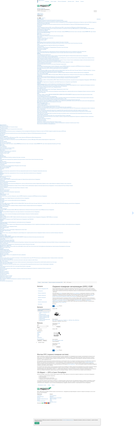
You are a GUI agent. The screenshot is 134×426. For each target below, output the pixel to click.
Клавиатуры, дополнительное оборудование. (55, 71)
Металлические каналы (85, 113)
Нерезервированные (51, 123)
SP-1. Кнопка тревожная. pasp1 (58, 340)
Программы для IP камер (46, 32)
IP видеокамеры (40, 24)
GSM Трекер (39, 78)
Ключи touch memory (86, 100)
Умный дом (39, 63)
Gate (43, 96)
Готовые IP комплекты (46, 47)
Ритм (38, 67)
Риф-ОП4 (45, 71)
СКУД (51, 399)
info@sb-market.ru (40, 14)
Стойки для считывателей (54, 98)
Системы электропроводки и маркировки (46, 264)
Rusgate (45, 103)
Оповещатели (39, 56)
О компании (47, 1)
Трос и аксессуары (56, 115)
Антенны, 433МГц (54, 203)
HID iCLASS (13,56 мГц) (71, 100)
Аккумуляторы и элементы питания (43, 121)
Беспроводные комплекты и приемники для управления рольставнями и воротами (55, 224)
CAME (49, 94)
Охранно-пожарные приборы (53, 55)
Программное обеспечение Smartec (43, 98)
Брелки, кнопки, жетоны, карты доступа (47, 91)
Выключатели (43, 63)
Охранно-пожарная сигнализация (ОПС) (56, 282)
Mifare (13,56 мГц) (59, 100)
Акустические (58, 57)
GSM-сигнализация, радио (4, 193)
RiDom (38, 93)
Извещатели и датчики (53, 67)
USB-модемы (86, 28)
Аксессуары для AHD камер (45, 23)
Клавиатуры (39, 92)
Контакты (82, 1)
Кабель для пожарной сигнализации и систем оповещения (57, 108)
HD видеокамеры (40, 22)
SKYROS (66, 94)
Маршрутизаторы (83, 27)
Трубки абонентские (67, 52)
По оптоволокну (64, 28)
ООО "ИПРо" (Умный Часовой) (42, 90)
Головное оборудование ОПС (42, 55)
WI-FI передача (40, 34)
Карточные (58, 105)
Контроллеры (75, 43)
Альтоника (39, 70)
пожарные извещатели (89, 361)
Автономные (86, 59)
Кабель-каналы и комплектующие (69, 113)
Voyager (48, 67)
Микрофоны (39, 26)
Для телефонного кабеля (80, 110)
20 (55, 306)
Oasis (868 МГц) (51, 79)
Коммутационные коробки (83, 111)
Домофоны (99, 19)
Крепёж (38, 115)
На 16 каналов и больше (59, 20)
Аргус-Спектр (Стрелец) (41, 73)
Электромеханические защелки (65, 99)
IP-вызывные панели (60, 47)
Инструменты (39, 118)
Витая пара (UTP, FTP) (71, 108)
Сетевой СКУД (39, 96)
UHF (76, 100)
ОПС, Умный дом (3, 177)
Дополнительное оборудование (42, 31)
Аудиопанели (51, 45)
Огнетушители (48, 64)
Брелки (60, 87)
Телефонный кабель (53, 257)
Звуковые (46, 56)
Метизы (61, 115)
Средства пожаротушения (41, 64)
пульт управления (77, 293)
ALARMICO (39, 332)
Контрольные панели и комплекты (49, 66)
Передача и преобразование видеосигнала (44, 28)
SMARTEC (70, 94)
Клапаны (49, 63)
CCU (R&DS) (39, 69)
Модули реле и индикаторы (67, 91)
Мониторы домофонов (47, 42)
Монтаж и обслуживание (62, 1)
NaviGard (38, 91)
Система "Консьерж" (75, 70)
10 (53, 306)
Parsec (55, 96)
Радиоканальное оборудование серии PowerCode (68, 81)
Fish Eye (90, 22)
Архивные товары (41, 342)
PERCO (57, 94)
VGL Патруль (49, 96)
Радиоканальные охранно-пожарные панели (52, 85)
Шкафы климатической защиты (57, 111)
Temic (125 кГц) (80, 100)
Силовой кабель (42, 109)
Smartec (48, 103)
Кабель (38, 108)
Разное (78, 122)
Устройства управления (73, 77)
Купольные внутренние (47, 22)
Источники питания (3, 274)
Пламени (59, 60)
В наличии (40, 329)
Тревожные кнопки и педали (47, 183)
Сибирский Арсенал (73, 55)
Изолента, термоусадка (66, 115)
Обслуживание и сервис (42, 384)
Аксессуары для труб (60, 113)
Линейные (56, 60)
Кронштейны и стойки (62, 98)
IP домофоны (39, 47)
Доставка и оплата (71, 1)
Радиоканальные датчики (64, 85)
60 (57, 306)
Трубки (38, 44)
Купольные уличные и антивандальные (58, 22)
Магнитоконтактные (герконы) (76, 57)
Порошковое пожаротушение (61, 64)
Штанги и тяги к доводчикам (57, 107)
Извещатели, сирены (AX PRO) (60, 66)
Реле (47, 63)
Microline (38, 76)
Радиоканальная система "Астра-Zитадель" (49, 89)
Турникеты (39, 103)
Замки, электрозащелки (41, 99)
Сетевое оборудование (41, 27)
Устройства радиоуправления (42, 104)
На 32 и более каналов (63, 21)
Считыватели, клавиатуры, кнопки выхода (44, 97)
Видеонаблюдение (40, 19)
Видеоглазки (39, 33)
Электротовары (39, 116)
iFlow (38, 77)
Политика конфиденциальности (42, 398)
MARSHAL (39, 53)
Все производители (40, 339)
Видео (43, 43)
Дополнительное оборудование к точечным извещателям (53, 185)
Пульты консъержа (60, 52)
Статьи (49, 384)
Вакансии (77, 1)
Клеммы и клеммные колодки (61, 116)
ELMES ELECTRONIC (41, 85)
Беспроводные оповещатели (64, 77)
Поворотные (72, 24)
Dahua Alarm (39, 68)
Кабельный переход (40, 117)
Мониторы (39, 30)
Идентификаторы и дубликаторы (42, 100)
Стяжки (41, 115)
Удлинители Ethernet (76, 27)
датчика (60, 293)
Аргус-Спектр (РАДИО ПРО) (42, 72)
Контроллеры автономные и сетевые (43, 95)
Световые (49, 56)
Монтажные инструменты (46, 118)
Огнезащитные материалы (41, 120)
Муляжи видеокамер (48, 143)
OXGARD (42, 103)
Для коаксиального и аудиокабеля (56, 110)
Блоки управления (53, 43)
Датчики (55, 68)
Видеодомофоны (40, 42)
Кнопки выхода (83, 97)
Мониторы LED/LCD (44, 30)
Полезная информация (41, 400)
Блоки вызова (41, 51)
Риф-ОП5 (41, 71)
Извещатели (46, 87)
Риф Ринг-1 (90, 70)
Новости (53, 384)
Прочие (86, 110)
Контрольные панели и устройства (46, 83)
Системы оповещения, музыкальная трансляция (53, 61)
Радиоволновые (84, 57)
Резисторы (68, 116)
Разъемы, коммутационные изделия (43, 110)
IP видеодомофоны (53, 47)
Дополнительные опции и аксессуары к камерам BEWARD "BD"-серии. (81, 31)
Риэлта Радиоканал (40, 87)
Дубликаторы (92, 100)
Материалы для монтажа (41, 119)
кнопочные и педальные (62, 302)
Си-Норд (59, 55)
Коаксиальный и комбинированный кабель (82, 108)
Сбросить (44, 340)
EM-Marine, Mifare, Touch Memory (57, 97)
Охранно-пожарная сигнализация (55, 397)
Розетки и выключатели (90, 116)
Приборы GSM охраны (59, 74)
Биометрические (68, 97)
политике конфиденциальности (67, 419)
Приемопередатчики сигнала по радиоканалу (77, 85)
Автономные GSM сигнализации (49, 74)
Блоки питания (70, 43)
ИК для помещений (48, 57)
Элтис (38, 51)
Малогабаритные (67, 24)
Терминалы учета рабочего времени (43, 105)
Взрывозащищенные (81, 24)
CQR (38, 333)
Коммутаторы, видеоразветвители (50, 51)
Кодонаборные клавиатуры (75, 97)
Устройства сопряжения (55, 42)
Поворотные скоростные (84, 22)
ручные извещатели (73, 296)
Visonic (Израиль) (40, 81)
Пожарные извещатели (41, 59)
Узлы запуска (53, 64)
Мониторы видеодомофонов (61, 51)
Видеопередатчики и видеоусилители (43, 29)
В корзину (58, 326)
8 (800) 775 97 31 (41, 0)
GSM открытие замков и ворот (42, 102)
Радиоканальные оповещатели (69, 74)
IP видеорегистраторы (41, 21)
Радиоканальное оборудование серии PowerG (51, 81)
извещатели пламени (66, 296)
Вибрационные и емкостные (66, 57)
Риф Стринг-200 (68, 70)
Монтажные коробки (59, 35)
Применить (40, 340)
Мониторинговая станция (68, 79)
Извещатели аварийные (44, 58)
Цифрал (38, 52)
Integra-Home (39, 337)
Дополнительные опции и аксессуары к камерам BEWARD (58, 31)
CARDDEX (61, 94)
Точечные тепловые (66, 59)
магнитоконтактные (78, 300)
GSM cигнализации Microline (45, 76)
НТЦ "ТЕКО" (39, 89)
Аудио (40, 43)
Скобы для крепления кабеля (48, 115)
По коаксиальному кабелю (56, 28)
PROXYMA (39, 82)
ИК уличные (54, 57)
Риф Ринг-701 (81, 70)
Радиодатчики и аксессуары (55, 76)
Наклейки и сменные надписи (42, 38)
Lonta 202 (56, 70)
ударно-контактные (63, 300)
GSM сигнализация (53, 398)
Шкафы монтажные (48, 111)
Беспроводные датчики (55, 77)
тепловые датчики (59, 296)
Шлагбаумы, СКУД (3, 234)
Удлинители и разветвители (80, 116)
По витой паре (69, 28)
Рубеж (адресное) (66, 55)
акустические (57, 300)
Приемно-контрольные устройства (89, 91)
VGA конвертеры (91, 28)
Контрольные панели (42, 67)
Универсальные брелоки (76, 94)
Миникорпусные (77, 22)
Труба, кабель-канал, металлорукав (43, 113)
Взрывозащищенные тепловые (57, 59)
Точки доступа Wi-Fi (46, 34)
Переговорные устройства (41, 49)
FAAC (64, 94)
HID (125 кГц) (64, 100)
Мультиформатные (53, 101)
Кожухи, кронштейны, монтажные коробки (44, 35)
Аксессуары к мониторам (64, 42)
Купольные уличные (60, 24)
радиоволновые (55, 301)
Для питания (64, 110)
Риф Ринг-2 (86, 70)
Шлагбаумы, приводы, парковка (42, 94)
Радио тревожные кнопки (41, 88)
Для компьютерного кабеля (71, 110)
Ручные (52, 60)
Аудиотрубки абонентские (81, 51)
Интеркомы (39, 50)
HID (64, 97)
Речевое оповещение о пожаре (67, 61)
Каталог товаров (53, 1)
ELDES (38, 83)
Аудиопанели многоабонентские (45, 54)
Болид (62, 55)
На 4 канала (47, 20)
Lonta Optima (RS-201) (61, 70)
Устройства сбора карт (89, 97)
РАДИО (47, 73)
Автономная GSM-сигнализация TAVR (47, 70)
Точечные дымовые (48, 59)
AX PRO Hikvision (40, 66)
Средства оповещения (41, 61)
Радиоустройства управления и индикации (54, 72)
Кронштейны (54, 35)
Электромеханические (49, 99)
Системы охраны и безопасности (43, 9)
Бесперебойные (45, 123)
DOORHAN (54, 94)
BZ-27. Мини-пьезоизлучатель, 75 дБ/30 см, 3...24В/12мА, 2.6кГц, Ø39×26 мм (66, 320)
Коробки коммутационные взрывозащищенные (71, 111)
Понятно (37, 423)
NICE (51, 94)
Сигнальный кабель (43, 108)
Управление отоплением (64, 76)
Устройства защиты (73, 122)
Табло (43, 56)
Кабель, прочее (2, 255)
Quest (53, 96)
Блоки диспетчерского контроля (62, 43)
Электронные (73, 99)
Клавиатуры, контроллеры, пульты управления (45, 37)
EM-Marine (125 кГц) (52, 100)
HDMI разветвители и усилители (78, 28)
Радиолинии (43, 92)
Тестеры (38, 41)
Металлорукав (78, 113)
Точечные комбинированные (75, 59)
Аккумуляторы (52, 121)
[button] (132, 213)
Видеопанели (46, 45)
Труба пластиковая (53, 113)
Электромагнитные (56, 99)
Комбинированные (54, 56)
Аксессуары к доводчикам (67, 107)
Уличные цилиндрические (69, 22)
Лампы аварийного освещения (53, 122)
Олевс (38, 54)
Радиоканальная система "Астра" (62, 89)
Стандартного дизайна (52, 131)
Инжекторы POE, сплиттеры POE (51, 27)
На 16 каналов (56, 21)
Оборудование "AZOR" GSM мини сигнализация (49, 216)
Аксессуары (87, 24)
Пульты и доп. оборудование (53, 87)
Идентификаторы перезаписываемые (43, 101)
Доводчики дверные (49, 107)
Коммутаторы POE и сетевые (62, 27)
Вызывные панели (40, 45)
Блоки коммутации (47, 43)
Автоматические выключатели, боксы (49, 116)
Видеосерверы (39, 36)
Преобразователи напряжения (64, 122)
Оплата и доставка (40, 396)
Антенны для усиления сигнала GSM (80, 74)
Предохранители (73, 116)
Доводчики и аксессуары (41, 107)
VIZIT (38, 43)
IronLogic (45, 96)
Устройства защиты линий (41, 39)
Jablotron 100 (45, 79)
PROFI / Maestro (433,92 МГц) (59, 79)
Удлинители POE (70, 27)
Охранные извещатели (41, 57)
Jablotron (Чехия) (40, 79)
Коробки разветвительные (47, 262)
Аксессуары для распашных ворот (86, 94)
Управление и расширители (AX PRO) (72, 66)
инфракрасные (88, 300)
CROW (38, 334)
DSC (38, 336)
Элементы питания (58, 121)
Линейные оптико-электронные (53, 58)
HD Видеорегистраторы (41, 20)
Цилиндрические (46, 24)
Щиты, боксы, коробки (41, 111)
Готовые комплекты (40, 46)
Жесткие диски (39, 25)
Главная (39, 282)
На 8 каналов (52, 20)
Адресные (82, 59)
